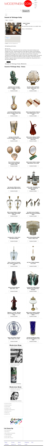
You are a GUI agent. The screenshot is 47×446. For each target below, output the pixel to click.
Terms (19, 444)
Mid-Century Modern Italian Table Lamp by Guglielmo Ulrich (33, 313)
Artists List (7, 412)
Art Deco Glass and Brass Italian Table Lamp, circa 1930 (33, 88)
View (7, 20)
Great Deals (7, 406)
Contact (11, 20)
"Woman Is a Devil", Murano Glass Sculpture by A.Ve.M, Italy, (14, 313)
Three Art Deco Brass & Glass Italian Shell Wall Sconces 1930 (14, 163)
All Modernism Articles (16, 400)
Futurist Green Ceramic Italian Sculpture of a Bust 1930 (14, 88)
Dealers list (7, 414)
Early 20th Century (9, 437)
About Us (36, 2)
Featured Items (8, 405)
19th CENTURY (8, 436)
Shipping (27, 442)
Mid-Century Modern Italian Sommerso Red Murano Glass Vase (33, 138)
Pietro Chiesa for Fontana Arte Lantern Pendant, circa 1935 (14, 263)
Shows (35, 0)
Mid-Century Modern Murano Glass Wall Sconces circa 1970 (33, 113)
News (19, 442)
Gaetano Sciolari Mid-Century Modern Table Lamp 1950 (14, 138)
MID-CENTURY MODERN (10, 433)
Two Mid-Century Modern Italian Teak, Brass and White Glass (33, 213)
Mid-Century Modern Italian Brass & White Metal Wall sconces (14, 213)
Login (35, 7)
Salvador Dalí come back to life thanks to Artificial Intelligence (16, 390)
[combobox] (13, 10)
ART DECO (7, 431)
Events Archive (8, 403)
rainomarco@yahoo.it (13, 43)
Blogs (6, 442)
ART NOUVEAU (8, 430)
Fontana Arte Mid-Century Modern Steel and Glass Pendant (33, 288)
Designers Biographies (10, 409)
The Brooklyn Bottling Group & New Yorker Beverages (15, 365)
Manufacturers (8, 411)
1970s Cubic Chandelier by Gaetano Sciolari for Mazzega (33, 188)
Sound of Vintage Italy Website (15, 64)
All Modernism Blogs (16, 383)
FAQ (32, 442)
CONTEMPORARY (8, 434)
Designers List (8, 408)
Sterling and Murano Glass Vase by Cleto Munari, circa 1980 (33, 338)
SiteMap (7, 444)
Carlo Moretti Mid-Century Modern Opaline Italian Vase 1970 (14, 113)
